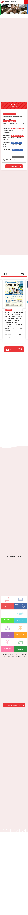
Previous (3, 308)
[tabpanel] (14, 9)
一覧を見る (14, 166)
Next (24, 308)
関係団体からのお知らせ (17, 157)
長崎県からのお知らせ (17, 142)
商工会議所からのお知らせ (10, 114)
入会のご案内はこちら (14, 703)
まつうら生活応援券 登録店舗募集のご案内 (13, 116)
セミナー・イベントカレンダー (15, 347)
